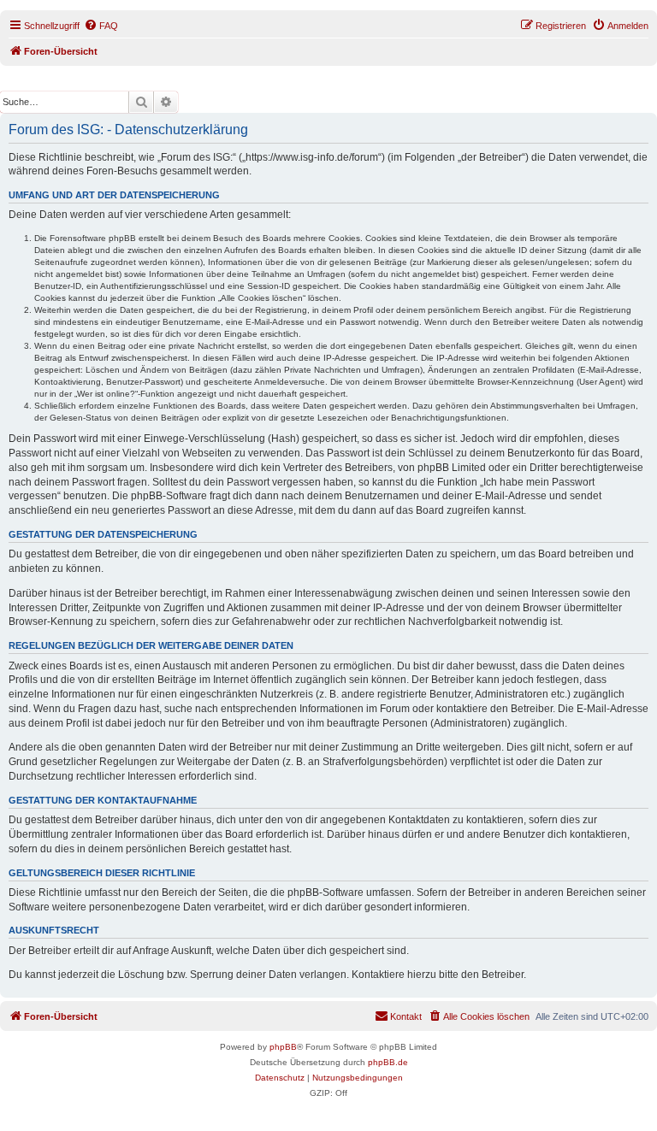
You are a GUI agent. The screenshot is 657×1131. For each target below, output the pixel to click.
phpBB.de (388, 1062)
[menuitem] (101, 25)
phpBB (283, 1046)
